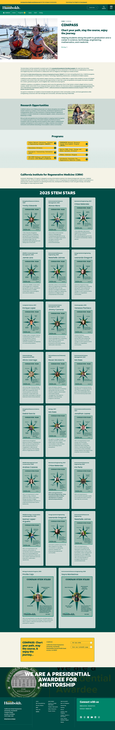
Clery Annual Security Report (65, 719)
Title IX (38, 709)
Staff (35, 12)
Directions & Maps (9, 719)
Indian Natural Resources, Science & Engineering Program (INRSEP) (46, 74)
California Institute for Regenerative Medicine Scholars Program (66, 87)
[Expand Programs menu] (24, 13)
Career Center (51, 711)
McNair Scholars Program (27, 89)
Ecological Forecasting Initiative (82, 86)
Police (62, 709)
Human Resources (52, 708)
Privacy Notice (39, 705)
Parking (62, 707)
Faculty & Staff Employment (52, 704)
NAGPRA (37, 711)
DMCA (37, 707)
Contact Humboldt (86, 708)
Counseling (63, 705)
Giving (41, 12)
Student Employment (53, 706)
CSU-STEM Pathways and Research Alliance (32, 87)
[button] (92, 7)
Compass (7, 12)
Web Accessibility (40, 703)
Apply (30, 12)
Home (14, 12)
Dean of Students (65, 703)
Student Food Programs (64, 712)
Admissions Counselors (87, 706)
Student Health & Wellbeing (65, 716)
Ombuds (62, 722)
